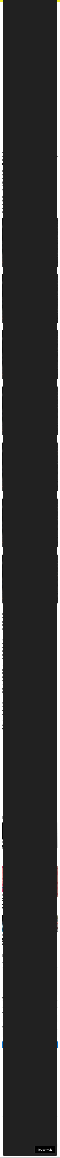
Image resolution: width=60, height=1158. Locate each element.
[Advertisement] (30, 43)
